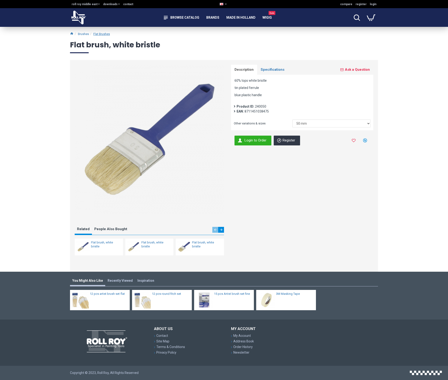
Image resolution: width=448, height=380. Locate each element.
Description (244, 69)
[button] (215, 230)
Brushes (83, 34)
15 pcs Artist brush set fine (232, 294)
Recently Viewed (120, 280)
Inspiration (145, 280)
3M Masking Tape (288, 294)
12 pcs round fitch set (166, 294)
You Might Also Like (87, 280)
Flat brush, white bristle (102, 244)
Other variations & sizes (250, 123)
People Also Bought (110, 229)
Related (83, 229)
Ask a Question (357, 69)
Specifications (272, 69)
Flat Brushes (101, 34)
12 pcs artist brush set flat (107, 294)
